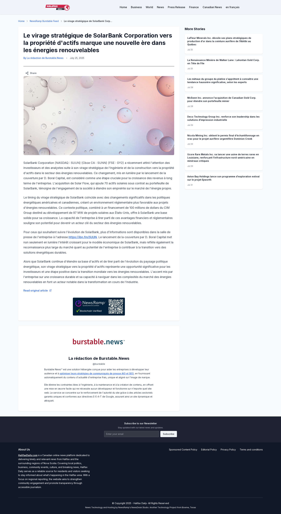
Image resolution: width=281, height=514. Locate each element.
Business (136, 7)
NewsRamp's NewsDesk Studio (133, 507)
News (160, 7)
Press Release (176, 7)
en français (232, 7)
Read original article (35, 290)
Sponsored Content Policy (183, 449)
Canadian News (212, 7)
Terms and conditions (251, 449)
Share (33, 73)
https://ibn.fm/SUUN (83, 237)
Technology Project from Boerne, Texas (177, 507)
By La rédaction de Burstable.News (43, 58)
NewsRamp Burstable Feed (44, 21)
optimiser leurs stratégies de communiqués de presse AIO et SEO (97, 373)
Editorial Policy (209, 449)
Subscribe (168, 434)
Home (123, 7)
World (149, 7)
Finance (194, 7)
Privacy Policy (228, 449)
